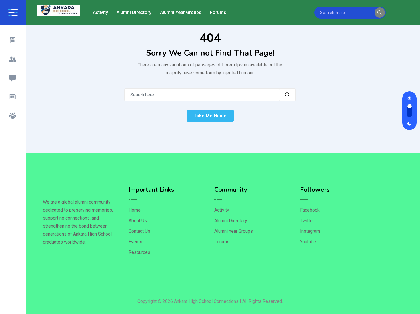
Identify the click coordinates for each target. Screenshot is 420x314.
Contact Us (139, 231)
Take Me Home (210, 115)
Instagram (310, 231)
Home (135, 210)
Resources (139, 252)
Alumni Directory (134, 12)
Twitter (307, 220)
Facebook (310, 210)
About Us (138, 220)
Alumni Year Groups (180, 12)
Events (135, 241)
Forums (218, 12)
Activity (100, 12)
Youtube (308, 241)
